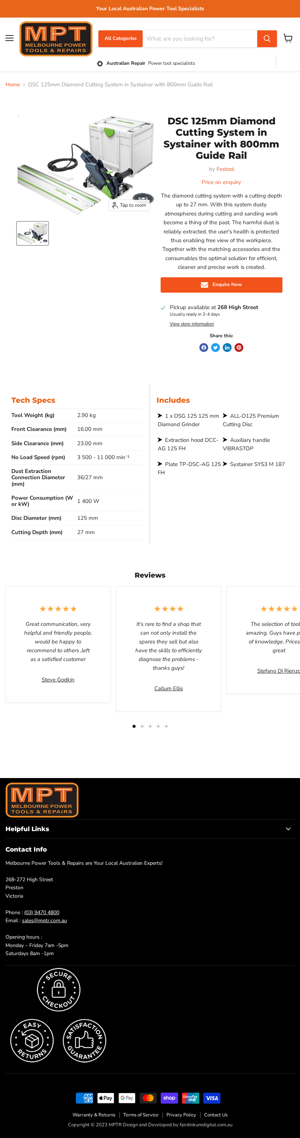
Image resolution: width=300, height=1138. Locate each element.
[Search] (267, 38)
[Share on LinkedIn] (227, 347)
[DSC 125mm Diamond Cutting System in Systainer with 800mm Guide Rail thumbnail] (32, 233)
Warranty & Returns (93, 1115)
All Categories (120, 38)
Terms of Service (140, 1115)
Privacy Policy (181, 1115)
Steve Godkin (58, 679)
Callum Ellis (168, 688)
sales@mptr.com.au (44, 920)
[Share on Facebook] (203, 347)
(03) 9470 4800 (41, 912)
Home (12, 85)
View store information (192, 324)
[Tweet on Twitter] (215, 347)
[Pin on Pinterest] (239, 347)
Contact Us (216, 1115)
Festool (225, 169)
